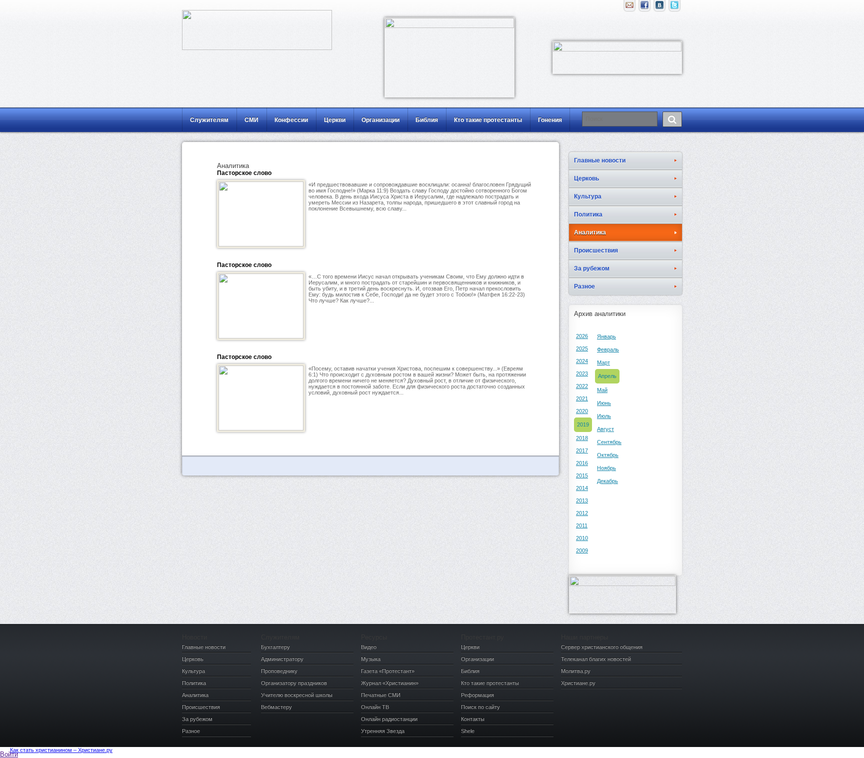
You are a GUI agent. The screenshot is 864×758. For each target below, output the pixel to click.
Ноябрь (606, 468)
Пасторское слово (244, 173)
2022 (582, 386)
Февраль (608, 349)
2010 (582, 538)
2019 (583, 425)
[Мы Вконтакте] (659, 7)
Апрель (607, 376)
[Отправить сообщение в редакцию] (629, 7)
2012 (582, 513)
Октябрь (607, 455)
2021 (582, 399)
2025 (582, 349)
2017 (582, 451)
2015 (582, 475)
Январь (606, 337)
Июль (604, 416)
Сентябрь (609, 442)
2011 (582, 525)
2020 (582, 411)
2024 (582, 361)
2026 (582, 336)
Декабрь (607, 481)
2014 (582, 488)
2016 (582, 463)
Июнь (604, 403)
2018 (582, 438)
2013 (582, 501)
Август (605, 429)
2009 (582, 551)
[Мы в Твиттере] (674, 7)
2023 (582, 373)
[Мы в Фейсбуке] (644, 7)
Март (603, 363)
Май (602, 390)
